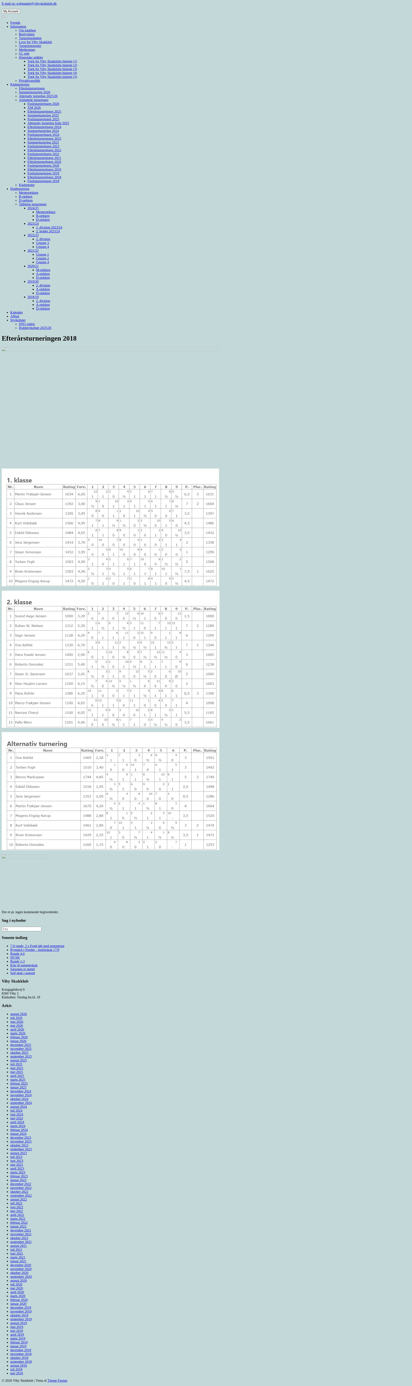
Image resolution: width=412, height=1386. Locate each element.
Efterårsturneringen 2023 (44, 138)
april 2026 (17, 1029)
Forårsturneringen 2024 (43, 134)
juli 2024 (16, 1110)
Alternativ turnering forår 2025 (48, 123)
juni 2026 (16, 1022)
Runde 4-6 (17, 953)
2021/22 (33, 250)
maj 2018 (16, 1373)
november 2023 (21, 1141)
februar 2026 (19, 1037)
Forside (15, 22)
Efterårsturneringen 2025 (44, 111)
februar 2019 (19, 1342)
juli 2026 (16, 1018)
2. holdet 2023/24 (48, 231)
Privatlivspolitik (29, 80)
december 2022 (20, 1184)
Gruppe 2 (42, 258)
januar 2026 (18, 1041)
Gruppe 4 (42, 247)
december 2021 (20, 1230)
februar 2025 (19, 1083)
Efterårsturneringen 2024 (44, 127)
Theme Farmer (57, 1380)
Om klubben (27, 30)
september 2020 (21, 1276)
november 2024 (21, 1095)
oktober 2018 (19, 1358)
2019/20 (33, 281)
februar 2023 (19, 1176)
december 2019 (20, 1307)
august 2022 (18, 1199)
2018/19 (33, 297)
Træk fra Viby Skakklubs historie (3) (52, 69)
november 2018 (21, 1354)
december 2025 (20, 1045)
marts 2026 (17, 1033)
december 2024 (20, 1091)
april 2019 (17, 1334)
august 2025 (18, 1060)
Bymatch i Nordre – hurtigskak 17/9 (34, 950)
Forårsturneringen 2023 (43, 146)
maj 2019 (16, 1331)
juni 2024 (16, 1114)
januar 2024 (18, 1134)
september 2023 (21, 1149)
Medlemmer (27, 50)
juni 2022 (16, 1207)
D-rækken (26, 200)
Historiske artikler (31, 57)
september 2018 (21, 1361)
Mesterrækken (28, 192)
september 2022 (21, 1195)
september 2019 (21, 1319)
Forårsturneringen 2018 (43, 181)
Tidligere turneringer (33, 204)
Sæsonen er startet (22, 969)
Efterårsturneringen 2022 (44, 150)
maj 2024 (16, 1118)
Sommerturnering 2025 (43, 115)
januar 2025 (18, 1087)
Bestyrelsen (27, 34)
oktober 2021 (19, 1238)
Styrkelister (18, 320)
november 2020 (21, 1269)
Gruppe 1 (42, 254)
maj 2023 (16, 1164)
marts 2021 (17, 1257)
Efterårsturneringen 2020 (44, 162)
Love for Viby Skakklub (35, 42)
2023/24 (33, 223)
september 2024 (21, 1103)
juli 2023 (16, 1157)
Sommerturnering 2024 (43, 131)
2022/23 (33, 235)
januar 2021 (18, 1261)
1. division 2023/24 (49, 227)
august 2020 (18, 1280)
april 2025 (17, 1076)
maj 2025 (16, 1072)
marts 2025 (17, 1079)
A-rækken (43, 274)
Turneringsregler (30, 46)
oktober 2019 (19, 1315)
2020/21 (33, 266)
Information (18, 26)
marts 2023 (17, 1172)
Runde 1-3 (17, 961)
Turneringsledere (30, 38)
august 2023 (18, 1153)
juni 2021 (16, 1253)
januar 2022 (18, 1226)
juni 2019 (16, 1327)
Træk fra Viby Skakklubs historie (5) (52, 77)
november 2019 (21, 1311)
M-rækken (43, 270)
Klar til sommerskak (24, 965)
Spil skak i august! (22, 973)
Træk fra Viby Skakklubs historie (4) (52, 73)
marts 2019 (17, 1338)
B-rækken (25, 196)
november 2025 (21, 1049)
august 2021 (18, 1246)
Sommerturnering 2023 (43, 142)
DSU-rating (27, 324)
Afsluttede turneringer (33, 100)
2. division (43, 239)
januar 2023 (18, 1180)
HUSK (15, 957)
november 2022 (21, 1188)
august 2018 (18, 1365)
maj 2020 (16, 1288)
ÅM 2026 (34, 107)
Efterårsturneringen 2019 (44, 169)
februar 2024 (19, 1130)
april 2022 (17, 1215)
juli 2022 (16, 1203)
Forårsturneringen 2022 (43, 154)
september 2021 (21, 1242)
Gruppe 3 (42, 243)
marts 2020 (17, 1296)
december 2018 (20, 1350)
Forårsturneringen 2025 (43, 119)
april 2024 (17, 1122)
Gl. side (24, 53)
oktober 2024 (19, 1099)
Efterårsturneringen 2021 (44, 158)
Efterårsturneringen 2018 (44, 177)
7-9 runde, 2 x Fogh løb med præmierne (37, 946)
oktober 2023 (19, 1145)
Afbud (14, 316)
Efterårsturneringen (32, 88)
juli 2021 (16, 1249)
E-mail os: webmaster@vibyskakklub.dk (29, 3)
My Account (10, 11)
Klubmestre (27, 185)
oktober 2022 (19, 1191)
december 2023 (20, 1137)
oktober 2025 (19, 1052)
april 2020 (17, 1292)
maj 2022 (16, 1211)
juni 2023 (16, 1161)
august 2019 (18, 1323)
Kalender (16, 312)
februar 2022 (19, 1222)
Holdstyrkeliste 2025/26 (35, 328)
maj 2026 (16, 1025)
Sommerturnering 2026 (34, 92)
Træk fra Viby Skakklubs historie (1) (52, 61)
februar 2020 (19, 1300)
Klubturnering (19, 84)
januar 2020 (18, 1304)
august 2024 (18, 1106)
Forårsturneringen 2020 (43, 165)
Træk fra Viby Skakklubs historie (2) (52, 65)
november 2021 (21, 1234)
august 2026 (18, 1014)
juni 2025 (16, 1068)
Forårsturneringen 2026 (43, 104)
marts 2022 (17, 1219)
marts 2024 (17, 1126)
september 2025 (21, 1056)
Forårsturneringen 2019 (43, 173)
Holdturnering (19, 189)
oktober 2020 (19, 1273)
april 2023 (17, 1168)
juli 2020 (16, 1284)
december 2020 (20, 1265)
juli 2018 (16, 1369)
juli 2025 (16, 1064)
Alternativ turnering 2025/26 (38, 96)
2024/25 (33, 208)
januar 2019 (18, 1346)
